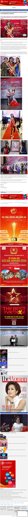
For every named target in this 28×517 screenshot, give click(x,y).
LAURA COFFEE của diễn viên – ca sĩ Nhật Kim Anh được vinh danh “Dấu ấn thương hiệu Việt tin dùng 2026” (17, 358)
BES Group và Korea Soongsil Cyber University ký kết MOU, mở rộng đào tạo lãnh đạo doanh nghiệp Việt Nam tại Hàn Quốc (14, 347)
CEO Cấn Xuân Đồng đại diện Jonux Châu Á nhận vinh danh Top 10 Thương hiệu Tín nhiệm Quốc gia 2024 (17, 456)
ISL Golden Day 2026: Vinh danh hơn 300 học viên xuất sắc (13, 352)
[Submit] (26, 10)
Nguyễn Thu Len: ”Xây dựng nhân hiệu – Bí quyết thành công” (8, 432)
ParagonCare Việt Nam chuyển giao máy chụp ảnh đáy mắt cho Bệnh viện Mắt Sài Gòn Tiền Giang (17, 371)
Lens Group (25, 510)
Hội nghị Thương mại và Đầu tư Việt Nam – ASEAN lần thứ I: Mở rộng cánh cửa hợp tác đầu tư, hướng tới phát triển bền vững (13, 497)
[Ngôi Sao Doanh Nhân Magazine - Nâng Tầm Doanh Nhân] (14, 7)
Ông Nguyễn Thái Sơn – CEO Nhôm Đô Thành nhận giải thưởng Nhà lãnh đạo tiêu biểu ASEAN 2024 (17, 443)
